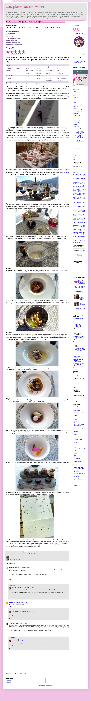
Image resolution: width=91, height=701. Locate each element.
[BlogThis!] (25, 552)
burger (78, 189)
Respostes (12, 585)
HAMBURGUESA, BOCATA (79, 473)
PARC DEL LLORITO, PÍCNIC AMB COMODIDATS (81, 282)
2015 (75, 155)
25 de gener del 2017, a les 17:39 (27, 640)
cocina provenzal (81, 207)
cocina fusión (76, 198)
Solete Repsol (82, 185)
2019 (75, 104)
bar (80, 186)
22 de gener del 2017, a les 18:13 (23, 567)
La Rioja (75, 450)
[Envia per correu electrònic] (24, 552)
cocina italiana (82, 201)
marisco (74, 230)
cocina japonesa (77, 202)
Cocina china (76, 177)
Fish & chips (83, 182)
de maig (77, 122)
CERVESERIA (77, 470)
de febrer (77, 128)
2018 (75, 106)
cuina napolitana (75, 224)
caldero (74, 190)
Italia (75, 447)
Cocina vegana (82, 178)
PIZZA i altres (77, 476)
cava (84, 190)
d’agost (77, 117)
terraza (74, 242)
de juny (77, 120)
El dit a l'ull (76, 485)
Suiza (75, 460)
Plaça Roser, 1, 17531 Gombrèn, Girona (18, 555)
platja (81, 236)
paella (74, 235)
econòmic (83, 226)
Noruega (76, 456)
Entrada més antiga (64, 671)
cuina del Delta (80, 215)
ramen (74, 237)
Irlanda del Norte (77, 445)
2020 (75, 102)
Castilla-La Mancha (78, 439)
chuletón (80, 192)
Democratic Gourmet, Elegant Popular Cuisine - (79, 364)
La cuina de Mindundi (79, 348)
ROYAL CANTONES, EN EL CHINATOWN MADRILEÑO (80, 147)
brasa (77, 187)
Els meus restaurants (79, 330)
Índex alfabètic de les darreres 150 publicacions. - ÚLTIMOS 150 (79, 408)
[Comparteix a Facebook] (28, 552)
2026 (75, 91)
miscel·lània (76, 233)
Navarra (75, 455)
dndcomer (76, 367)
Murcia (75, 453)
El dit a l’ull (42, 21)
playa (84, 236)
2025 (75, 93)
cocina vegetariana (81, 210)
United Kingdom (77, 461)
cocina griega (75, 199)
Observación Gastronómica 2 (77, 325)
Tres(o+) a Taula (77, 354)
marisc (84, 229)
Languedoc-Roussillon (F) (79, 448)
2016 (75, 153)
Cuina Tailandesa (76, 179)
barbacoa (83, 186)
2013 (75, 159)
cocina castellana (77, 194)
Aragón (75, 436)
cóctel (74, 226)
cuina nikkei (80, 224)
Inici (37, 671)
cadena (83, 189)
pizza (78, 236)
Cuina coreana (82, 179)
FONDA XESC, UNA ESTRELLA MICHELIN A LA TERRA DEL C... (79, 137)
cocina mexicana (82, 205)
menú (79, 230)
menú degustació (30, 553)
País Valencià (77, 458)
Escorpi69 (11, 602)
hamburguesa (76, 229)
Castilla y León (77, 440)
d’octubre (77, 113)
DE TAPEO (76, 471)
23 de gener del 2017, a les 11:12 (23, 623)
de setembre (78, 115)
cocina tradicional (77, 209)
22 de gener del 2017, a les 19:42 (21, 602)
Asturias (75, 437)
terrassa (82, 240)
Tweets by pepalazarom (78, 318)
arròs (77, 186)
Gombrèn (24, 553)
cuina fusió (79, 217)
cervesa (17, 553)
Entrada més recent (10, 671)
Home (14, 21)
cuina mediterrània (79, 222)
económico (75, 228)
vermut (78, 242)
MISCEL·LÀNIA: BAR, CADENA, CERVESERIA (79, 468)
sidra (77, 237)
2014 (75, 157)
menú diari (82, 232)
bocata (74, 187)
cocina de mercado (80, 197)
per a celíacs (82, 235)
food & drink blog (8, 682)
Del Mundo (25, 21)
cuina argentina (81, 211)
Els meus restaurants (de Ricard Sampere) (79, 62)
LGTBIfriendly (75, 183)
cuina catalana (77, 214)
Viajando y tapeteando (79, 336)
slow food (80, 237)
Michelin (35, 553)
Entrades (76, 380)
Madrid (75, 452)
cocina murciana (77, 206)
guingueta (83, 228)
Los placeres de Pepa (25, 6)
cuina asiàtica (76, 212)
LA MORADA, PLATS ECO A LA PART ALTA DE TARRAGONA (80, 132)
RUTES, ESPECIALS (78, 479)
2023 (75, 97)
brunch (74, 189)
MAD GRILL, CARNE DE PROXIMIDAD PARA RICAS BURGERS (79, 310)
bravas (80, 187)
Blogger (50, 685)
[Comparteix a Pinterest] (29, 552)
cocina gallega (82, 198)
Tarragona (76, 422)
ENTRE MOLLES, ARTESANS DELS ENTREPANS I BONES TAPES (79, 142)
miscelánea (82, 233)
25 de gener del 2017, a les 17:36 (27, 587)
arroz (74, 186)
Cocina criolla (82, 177)
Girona (21, 553)
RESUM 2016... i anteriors (78, 150)
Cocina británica (82, 175)
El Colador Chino (78, 341)
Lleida (75, 421)
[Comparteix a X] (26, 552)
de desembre (78, 109)
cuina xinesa (82, 225)
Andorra (75, 434)
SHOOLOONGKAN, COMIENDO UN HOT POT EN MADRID (79, 291)
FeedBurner (81, 257)
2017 (75, 108)
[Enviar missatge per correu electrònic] (22, 551)
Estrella (78, 182)
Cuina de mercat (77, 181)
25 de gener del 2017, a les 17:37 (27, 611)
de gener (77, 129)
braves (84, 187)
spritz (84, 237)
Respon (10, 582)
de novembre (78, 111)
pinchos (74, 236)
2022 (75, 99)
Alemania (76, 431)
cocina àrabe (75, 211)
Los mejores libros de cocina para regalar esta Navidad (78, 344)
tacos (81, 239)
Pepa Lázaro (15, 587)
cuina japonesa (79, 219)
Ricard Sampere (12, 567)
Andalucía (76, 432)
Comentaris (77, 383)
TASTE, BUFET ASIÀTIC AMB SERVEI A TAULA (80, 287)
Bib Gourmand (77, 174)
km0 (81, 229)
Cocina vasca (76, 178)
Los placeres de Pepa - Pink (77, 166)
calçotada (79, 190)
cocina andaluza (81, 193)
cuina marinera (82, 220)
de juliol (77, 118)
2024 (75, 95)
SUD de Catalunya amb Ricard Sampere (79, 425)
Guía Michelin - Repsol (79, 412)
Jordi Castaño (12, 623)
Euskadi (75, 442)
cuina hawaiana (79, 218)
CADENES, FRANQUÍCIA (79, 478)
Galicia (75, 444)
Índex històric (77, 410)
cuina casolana (82, 212)
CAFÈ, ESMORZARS (78, 474)
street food (75, 239)
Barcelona (76, 418)
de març (77, 126)
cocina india (80, 199)
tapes (74, 240)
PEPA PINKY (8, 21)
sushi (79, 239)
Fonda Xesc (15, 31)
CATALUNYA (19, 21)
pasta (77, 235)
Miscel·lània (31, 21)
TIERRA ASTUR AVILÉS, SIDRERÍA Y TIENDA (82, 297)
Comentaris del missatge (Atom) (19, 673)
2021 (75, 100)
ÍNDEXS (37, 21)
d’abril (76, 124)
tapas (84, 239)
